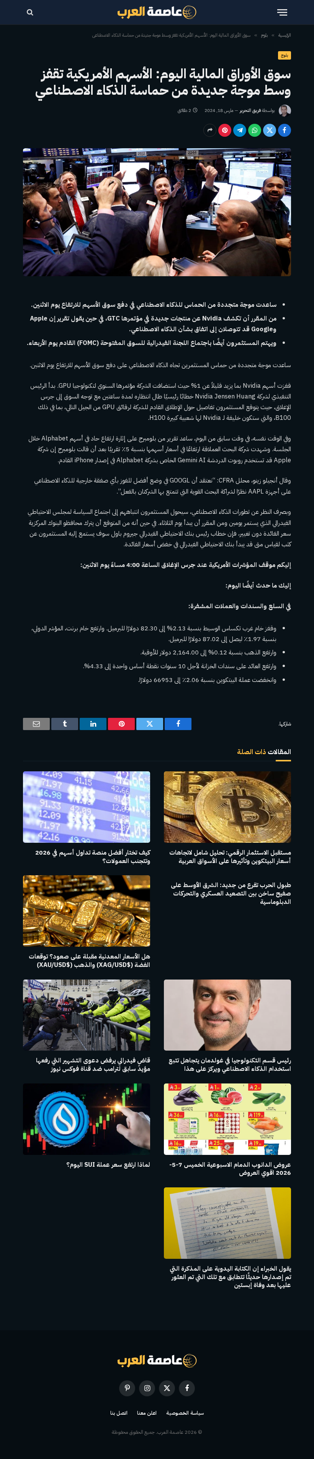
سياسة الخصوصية (185, 1413)
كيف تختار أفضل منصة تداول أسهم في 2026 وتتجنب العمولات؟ (92, 857)
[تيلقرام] (239, 130)
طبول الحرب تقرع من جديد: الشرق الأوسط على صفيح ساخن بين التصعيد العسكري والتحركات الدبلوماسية (231, 893)
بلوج (284, 55)
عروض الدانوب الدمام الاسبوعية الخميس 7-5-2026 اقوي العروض (230, 1169)
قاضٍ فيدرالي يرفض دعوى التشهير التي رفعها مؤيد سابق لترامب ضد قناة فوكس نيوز (93, 1065)
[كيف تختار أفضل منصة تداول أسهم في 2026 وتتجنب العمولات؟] (86, 807)
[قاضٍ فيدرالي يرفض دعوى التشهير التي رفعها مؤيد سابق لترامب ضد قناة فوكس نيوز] (86, 1015)
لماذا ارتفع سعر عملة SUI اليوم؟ (108, 1165)
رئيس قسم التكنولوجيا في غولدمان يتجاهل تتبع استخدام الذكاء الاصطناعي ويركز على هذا (229, 1065)
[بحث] (31, 12)
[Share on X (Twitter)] (269, 130)
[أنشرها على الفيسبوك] (284, 130)
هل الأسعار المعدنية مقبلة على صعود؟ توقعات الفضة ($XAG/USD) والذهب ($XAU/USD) (89, 961)
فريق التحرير (250, 110)
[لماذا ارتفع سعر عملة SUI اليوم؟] (86, 1119)
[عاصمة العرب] (157, 12)
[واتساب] (254, 130)
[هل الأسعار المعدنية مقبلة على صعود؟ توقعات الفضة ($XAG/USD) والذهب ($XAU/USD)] (86, 911)
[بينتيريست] (224, 130)
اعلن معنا (147, 1413)
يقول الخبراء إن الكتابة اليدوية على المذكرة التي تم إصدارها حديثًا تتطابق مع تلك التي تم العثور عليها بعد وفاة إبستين (230, 1277)
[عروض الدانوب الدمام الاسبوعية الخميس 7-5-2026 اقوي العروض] (227, 1119)
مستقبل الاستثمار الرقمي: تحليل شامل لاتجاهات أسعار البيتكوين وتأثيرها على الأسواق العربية (230, 857)
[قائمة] (282, 12)
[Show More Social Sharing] (209, 130)
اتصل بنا (119, 1413)
